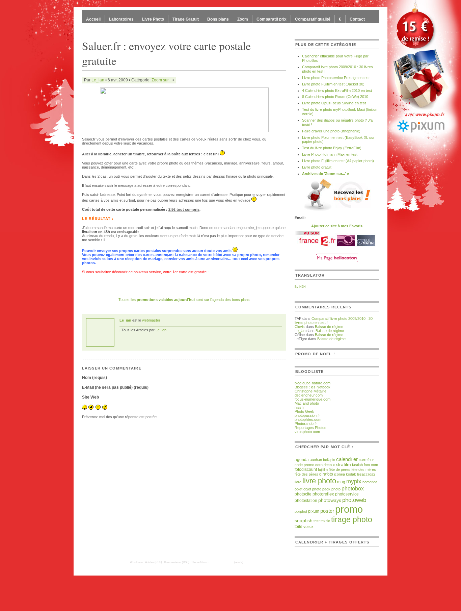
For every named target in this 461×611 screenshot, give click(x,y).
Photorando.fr (306, 424)
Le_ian (97, 80)
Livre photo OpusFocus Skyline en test (334, 103)
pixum (313, 511)
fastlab (357, 465)
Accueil (93, 19)
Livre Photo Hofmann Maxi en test (329, 154)
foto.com (371, 465)
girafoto (326, 474)
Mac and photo (307, 403)
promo (349, 509)
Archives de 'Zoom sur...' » (325, 174)
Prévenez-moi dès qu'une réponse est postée (119, 417)
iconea (339, 474)
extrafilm (342, 464)
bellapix (329, 460)
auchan (316, 460)
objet (298, 489)
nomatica (369, 482)
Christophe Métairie (310, 391)
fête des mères (363, 469)
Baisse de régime (329, 327)
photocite (303, 494)
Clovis (300, 327)
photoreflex (323, 494)
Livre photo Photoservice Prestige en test (336, 78)
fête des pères (306, 474)
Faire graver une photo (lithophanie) (331, 131)
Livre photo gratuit (316, 167)
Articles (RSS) (153, 562)
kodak (351, 474)
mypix (353, 481)
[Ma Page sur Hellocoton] (337, 261)
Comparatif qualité (312, 19)
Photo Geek (304, 411)
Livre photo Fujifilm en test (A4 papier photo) (338, 161)
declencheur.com (309, 395)
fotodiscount (306, 469)
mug (341, 482)
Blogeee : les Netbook (312, 387)
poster (327, 511)
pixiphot (301, 511)
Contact (357, 19)
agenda (302, 459)
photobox (353, 488)
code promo (304, 465)
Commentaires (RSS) (176, 562)
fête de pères (339, 469)
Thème (199, 562)
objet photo (312, 489)
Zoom (242, 19)
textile (325, 521)
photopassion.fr (307, 415)
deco (328, 465)
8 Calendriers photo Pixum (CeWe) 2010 (335, 97)
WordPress (136, 562)
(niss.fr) (238, 562)
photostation (306, 500)
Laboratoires (121, 19)
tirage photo (351, 519)
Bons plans (218, 19)
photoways (329, 500)
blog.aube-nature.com (312, 383)
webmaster (151, 320)
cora (319, 465)
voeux (308, 527)
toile (298, 526)
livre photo (319, 481)
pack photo (331, 489)
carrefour (366, 460)
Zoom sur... (161, 80)
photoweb (354, 500)
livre (298, 482)
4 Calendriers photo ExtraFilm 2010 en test (337, 90)
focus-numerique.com (312, 399)
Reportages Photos (310, 428)
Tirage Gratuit (185, 19)
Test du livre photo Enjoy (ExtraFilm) (331, 148)
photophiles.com (308, 419)
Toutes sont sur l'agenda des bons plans (184, 300)
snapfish (304, 520)
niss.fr (300, 407)
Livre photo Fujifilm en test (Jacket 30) (333, 84)
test (317, 521)
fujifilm (323, 469)
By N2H (300, 286)
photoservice (347, 494)
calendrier (347, 459)
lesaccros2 (366, 474)
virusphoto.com (307, 432)
